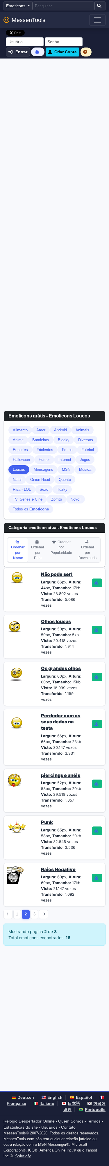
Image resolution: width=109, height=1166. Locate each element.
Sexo (44, 489)
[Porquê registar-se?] (86, 52)
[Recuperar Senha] (37, 52)
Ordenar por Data (37, 552)
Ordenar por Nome (18, 552)
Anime (18, 440)
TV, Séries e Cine (27, 499)
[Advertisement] (54, 115)
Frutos (67, 450)
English (54, 1097)
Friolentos (45, 450)
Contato (68, 1127)
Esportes (20, 450)
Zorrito (56, 499)
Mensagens (43, 469)
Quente (65, 479)
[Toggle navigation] (97, 20)
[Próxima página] (43, 914)
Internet (64, 459)
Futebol (87, 450)
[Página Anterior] (7, 914)
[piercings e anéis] (14, 779)
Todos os (31, 509)
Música (85, 469)
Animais (82, 430)
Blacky (63, 440)
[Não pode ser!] (16, 577)
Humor (44, 459)
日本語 (74, 1103)
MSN (66, 469)
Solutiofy (23, 1156)
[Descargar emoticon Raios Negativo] (97, 878)
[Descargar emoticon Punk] (97, 830)
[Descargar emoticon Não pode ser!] (97, 583)
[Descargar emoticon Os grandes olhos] (97, 677)
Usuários (49, 1127)
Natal (17, 479)
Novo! (76, 499)
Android (60, 430)
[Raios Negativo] (16, 874)
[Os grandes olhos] (16, 674)
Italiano (47, 1103)
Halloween (21, 459)
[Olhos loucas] (14, 625)
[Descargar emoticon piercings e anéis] (97, 784)
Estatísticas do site (20, 1127)
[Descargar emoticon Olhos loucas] (97, 630)
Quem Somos (70, 1121)
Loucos (19, 469)
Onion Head (40, 479)
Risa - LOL (22, 489)
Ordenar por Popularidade (61, 547)
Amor (40, 430)
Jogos (85, 459)
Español (84, 1097)
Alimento (20, 430)
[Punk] (16, 827)
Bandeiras (40, 440)
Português (95, 1109)
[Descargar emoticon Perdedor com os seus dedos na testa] (97, 724)
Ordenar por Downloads (87, 552)
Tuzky (62, 489)
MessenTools (28, 20)
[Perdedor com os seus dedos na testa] (16, 722)
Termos (94, 1121)
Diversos (85, 440)
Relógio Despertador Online (29, 1121)
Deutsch (25, 1097)
